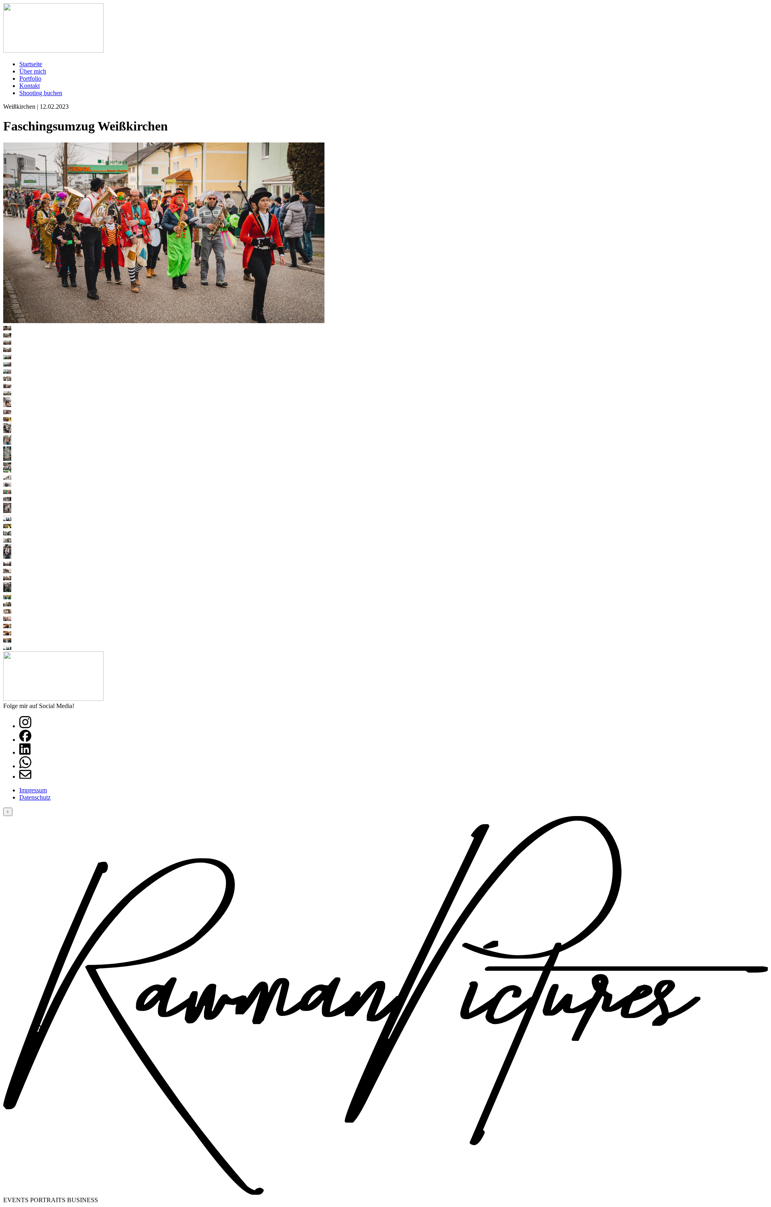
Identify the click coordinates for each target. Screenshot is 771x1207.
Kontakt (29, 85)
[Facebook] (25, 739)
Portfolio (30, 78)
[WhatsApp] (25, 766)
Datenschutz (35, 797)
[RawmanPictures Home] (53, 50)
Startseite (30, 64)
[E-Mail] (25, 776)
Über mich (32, 71)
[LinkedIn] (25, 752)
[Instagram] (25, 726)
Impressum (33, 790)
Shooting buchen (40, 93)
